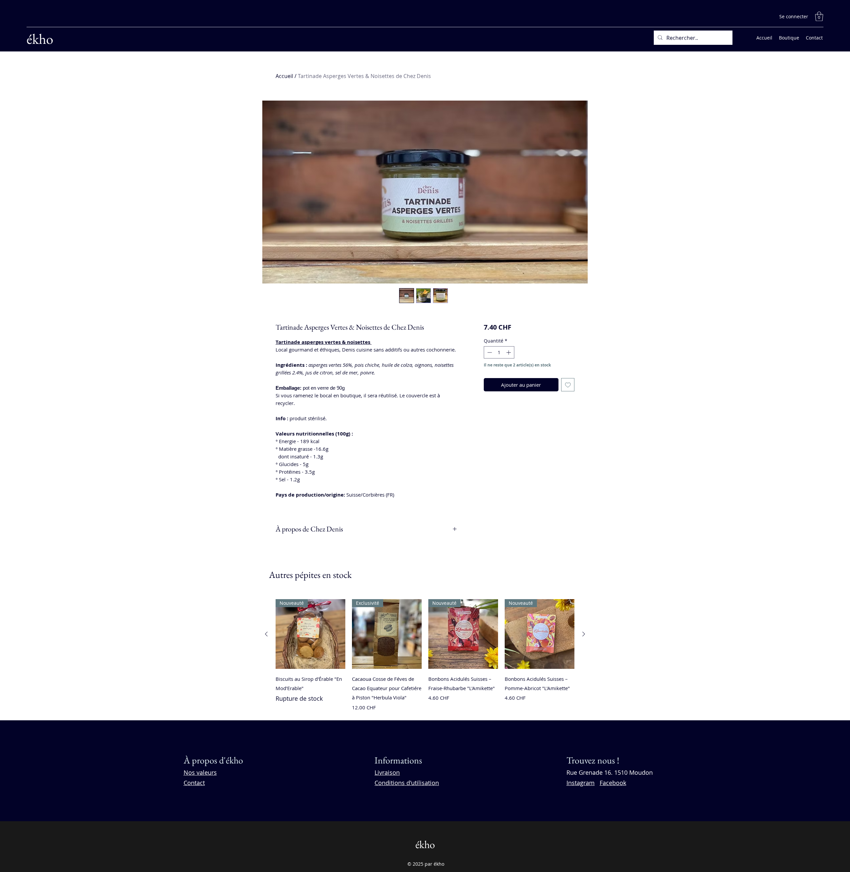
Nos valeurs (200, 772)
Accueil (284, 76)
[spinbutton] (499, 352)
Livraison (387, 772)
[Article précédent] (266, 634)
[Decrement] (489, 352)
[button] (819, 16)
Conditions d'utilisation (407, 783)
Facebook (613, 783)
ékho (40, 39)
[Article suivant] (584, 634)
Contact (194, 783)
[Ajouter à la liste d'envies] (568, 385)
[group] (425, 657)
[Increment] (509, 352)
